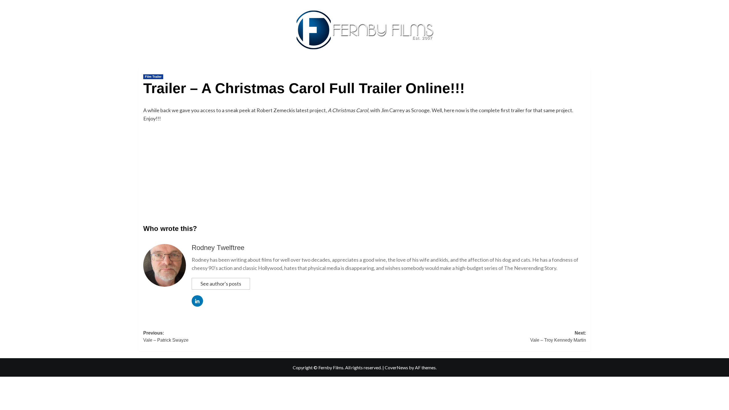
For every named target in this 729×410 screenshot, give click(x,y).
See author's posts (220, 283)
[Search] (586, 67)
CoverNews (396, 367)
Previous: (166, 337)
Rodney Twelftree (218, 247)
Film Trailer (153, 76)
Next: (558, 337)
